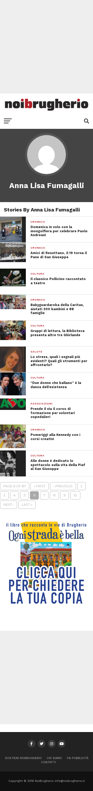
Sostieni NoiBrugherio (23, 758)
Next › (8, 505)
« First (39, 486)
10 (75, 495)
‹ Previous (63, 486)
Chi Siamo (54, 758)
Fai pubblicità (77, 758)
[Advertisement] (46, 47)
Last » (27, 505)
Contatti (48, 762)
